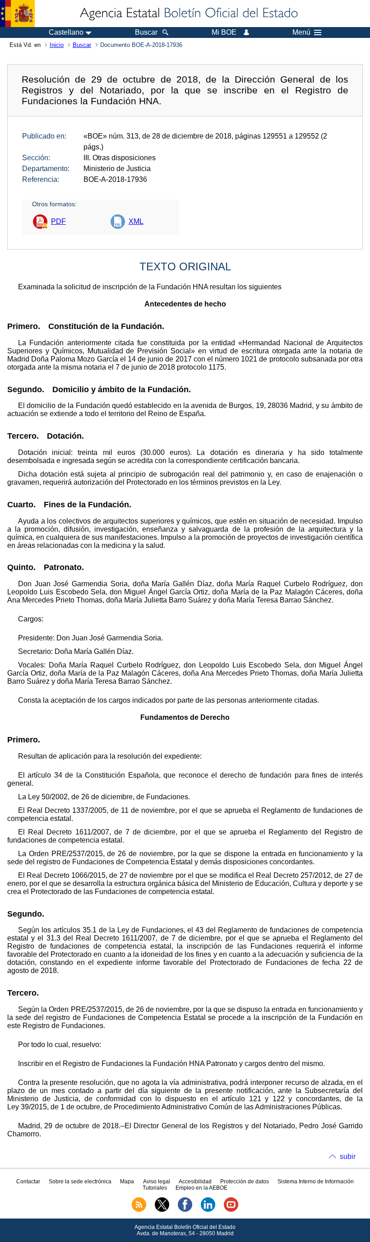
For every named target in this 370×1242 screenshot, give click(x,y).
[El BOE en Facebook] (185, 1210)
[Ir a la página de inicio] (188, 13)
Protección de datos (244, 1181)
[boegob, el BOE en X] (162, 1210)
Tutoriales (155, 1188)
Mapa (127, 1181)
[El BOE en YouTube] (231, 1210)
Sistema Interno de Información (316, 1181)
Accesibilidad (195, 1181)
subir (348, 1156)
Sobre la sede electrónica (80, 1181)
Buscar (82, 45)
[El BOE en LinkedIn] (208, 1210)
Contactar (28, 1181)
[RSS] (139, 1210)
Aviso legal (156, 1181)
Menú (301, 32)
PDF (58, 221)
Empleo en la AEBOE (201, 1188)
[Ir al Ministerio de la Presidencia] (17, 13)
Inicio (57, 45)
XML (136, 221)
